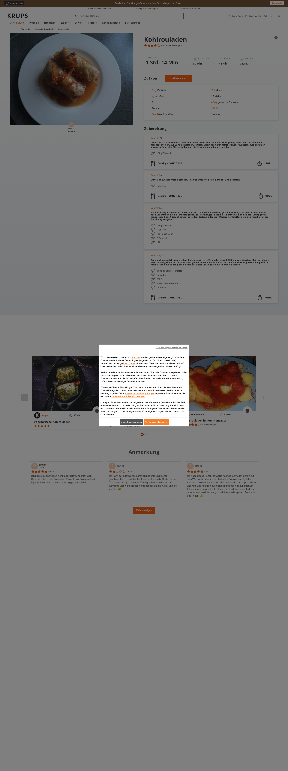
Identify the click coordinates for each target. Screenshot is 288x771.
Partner (136, 357)
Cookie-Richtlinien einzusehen (128, 396)
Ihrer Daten (129, 363)
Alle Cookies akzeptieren (156, 422)
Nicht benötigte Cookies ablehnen (172, 347)
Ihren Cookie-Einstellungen (139, 393)
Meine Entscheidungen (131, 422)
